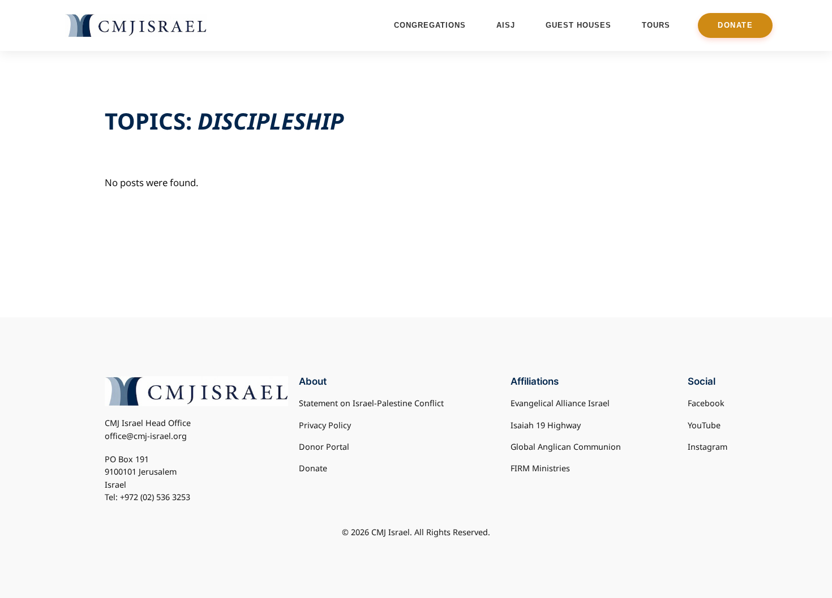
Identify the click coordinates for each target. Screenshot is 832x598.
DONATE (735, 25)
